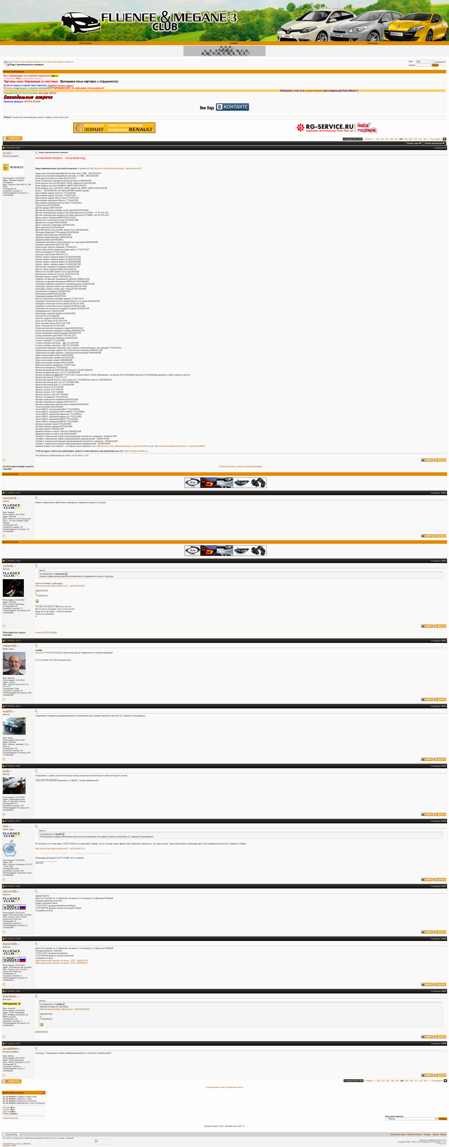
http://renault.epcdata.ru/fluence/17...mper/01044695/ (180, 446)
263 (405, 139)
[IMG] (5, 1111)
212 (382, 139)
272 (415, 139)
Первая (367, 139)
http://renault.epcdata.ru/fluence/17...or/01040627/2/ (60, 848)
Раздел (427, 1134)
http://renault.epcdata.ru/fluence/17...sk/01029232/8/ (60, 586)
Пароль (412, 65)
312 (420, 139)
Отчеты (8, 88)
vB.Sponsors (441, 1144)
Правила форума (10, 1118)
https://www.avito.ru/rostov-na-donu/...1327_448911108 (61, 960)
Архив (436, 1134)
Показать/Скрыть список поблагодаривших (240, 466)
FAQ (18, 78)
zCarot (443, 1142)
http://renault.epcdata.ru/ (136, 451)
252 (386, 139)
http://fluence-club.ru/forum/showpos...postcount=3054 (122, 446)
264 (410, 139)
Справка (234, 43)
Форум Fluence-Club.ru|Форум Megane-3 (25, 62)
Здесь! (54, 75)
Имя (411, 61)
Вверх (443, 1134)
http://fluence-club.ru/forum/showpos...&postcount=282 (116, 168)
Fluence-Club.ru (414, 1134)
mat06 (7, 711)
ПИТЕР (53, 93)
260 (391, 139)
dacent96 (10, 891)
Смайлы (6, 1109)
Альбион (9, 996)
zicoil (6, 153)
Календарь (373, 43)
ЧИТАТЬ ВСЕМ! (32, 101)
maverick (9, 498)
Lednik (8, 566)
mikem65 (10, 646)
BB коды (6, 1107)
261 (396, 139)
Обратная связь (398, 1134)
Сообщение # (440, 147)
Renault (39, 653)
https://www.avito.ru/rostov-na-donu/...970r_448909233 (61, 963)
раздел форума (274, 90)
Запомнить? (440, 62)
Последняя (436, 139)
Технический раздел (54, 62)
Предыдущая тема (216, 1087)
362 (424, 139)
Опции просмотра (433, 143)
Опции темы (413, 143)
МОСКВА (43, 93)
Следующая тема (234, 1087)
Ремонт (68, 62)
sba (5, 826)
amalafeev (11, 1048)
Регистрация (85, 43)
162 (377, 139)
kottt (6, 771)
